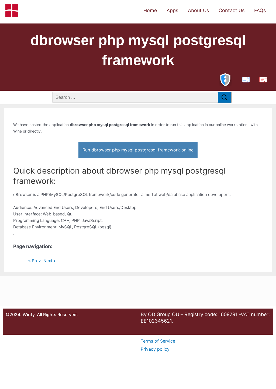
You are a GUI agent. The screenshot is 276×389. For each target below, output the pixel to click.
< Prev (34, 260)
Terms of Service (158, 341)
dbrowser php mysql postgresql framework (138, 50)
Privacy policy (155, 349)
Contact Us (231, 10)
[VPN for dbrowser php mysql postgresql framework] (225, 79)
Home (150, 10)
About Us (198, 10)
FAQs (260, 10)
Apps (172, 10)
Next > (49, 260)
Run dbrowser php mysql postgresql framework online (138, 150)
